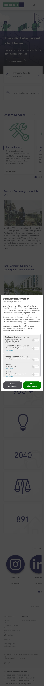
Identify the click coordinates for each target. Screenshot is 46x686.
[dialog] (22, 343)
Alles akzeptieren (32, 385)
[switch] (35, 339)
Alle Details (9, 350)
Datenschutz (16, 302)
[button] (33, 340)
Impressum (7, 302)
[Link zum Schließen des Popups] (40, 297)
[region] (22, 355)
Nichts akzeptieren (12, 385)
